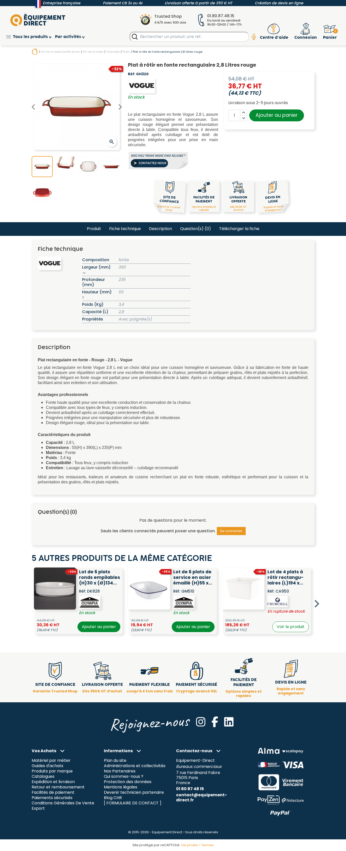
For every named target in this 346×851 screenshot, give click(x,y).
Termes (207, 845)
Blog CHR (113, 797)
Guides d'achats (47, 766)
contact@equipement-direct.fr (201, 797)
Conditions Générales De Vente (63, 803)
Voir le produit (290, 627)
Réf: (131, 74)
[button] (30, 37)
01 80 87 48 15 (190, 789)
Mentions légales (120, 787)
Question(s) (195, 229)
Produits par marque (52, 771)
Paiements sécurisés (52, 797)
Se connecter (231, 530)
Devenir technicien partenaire (134, 792)
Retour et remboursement (58, 787)
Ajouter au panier (277, 115)
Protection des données (127, 782)
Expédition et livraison (53, 782)
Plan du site (115, 760)
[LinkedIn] (229, 721)
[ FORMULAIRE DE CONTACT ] (132, 803)
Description (160, 229)
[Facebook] (214, 721)
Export (38, 808)
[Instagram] (200, 721)
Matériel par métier (51, 760)
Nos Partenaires (120, 771)
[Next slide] (316, 604)
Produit (94, 229)
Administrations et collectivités (134, 766)
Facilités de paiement (53, 792)
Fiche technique (125, 229)
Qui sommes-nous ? (123, 776)
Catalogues (43, 776)
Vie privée (189, 845)
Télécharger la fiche (239, 229)
